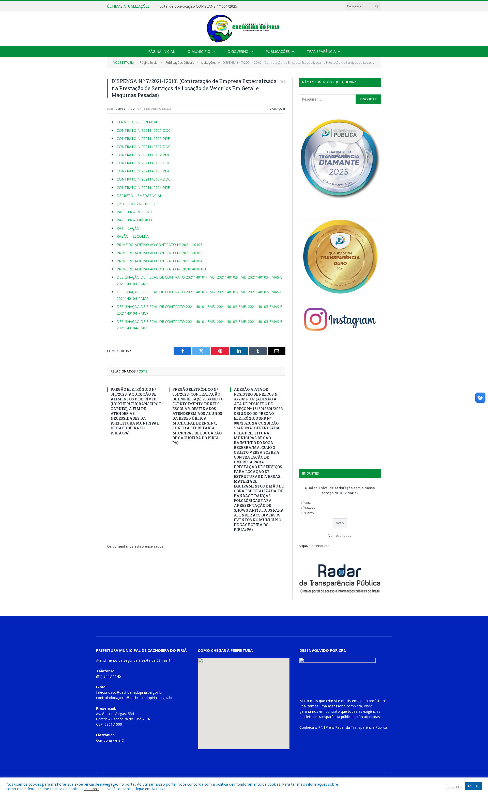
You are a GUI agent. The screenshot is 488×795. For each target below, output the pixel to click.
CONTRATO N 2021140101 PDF (143, 138)
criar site (333, 700)
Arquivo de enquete (314, 545)
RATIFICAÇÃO (128, 228)
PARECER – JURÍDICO (134, 220)
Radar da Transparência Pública (361, 727)
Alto (308, 503)
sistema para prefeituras (366, 700)
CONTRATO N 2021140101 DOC (144, 130)
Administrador (125, 108)
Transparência (321, 51)
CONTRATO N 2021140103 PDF (143, 171)
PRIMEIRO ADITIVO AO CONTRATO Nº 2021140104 (159, 260)
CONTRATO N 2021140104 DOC (144, 179)
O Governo (238, 51)
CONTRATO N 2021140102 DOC (144, 146)
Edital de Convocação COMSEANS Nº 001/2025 (198, 6)
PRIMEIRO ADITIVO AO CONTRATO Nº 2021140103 (159, 244)
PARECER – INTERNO (134, 211)
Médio (310, 508)
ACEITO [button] (473, 786)
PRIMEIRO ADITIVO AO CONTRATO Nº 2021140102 (159, 252)
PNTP (323, 727)
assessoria (336, 706)
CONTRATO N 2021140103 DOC (144, 162)
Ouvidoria (104, 740)
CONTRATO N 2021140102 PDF (143, 154)
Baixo (309, 513)
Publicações (278, 51)
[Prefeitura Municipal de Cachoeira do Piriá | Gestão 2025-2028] (243, 28)
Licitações (277, 108)
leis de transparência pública (329, 716)
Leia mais (91, 788)
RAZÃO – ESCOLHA (133, 236)
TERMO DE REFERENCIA (137, 122)
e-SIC (119, 740)
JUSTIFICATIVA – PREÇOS (138, 203)
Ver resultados (339, 535)
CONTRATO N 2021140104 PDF (143, 187)
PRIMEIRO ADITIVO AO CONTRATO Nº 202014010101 (161, 269)
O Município (199, 51)
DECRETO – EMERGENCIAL (139, 195)
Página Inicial (161, 51)
